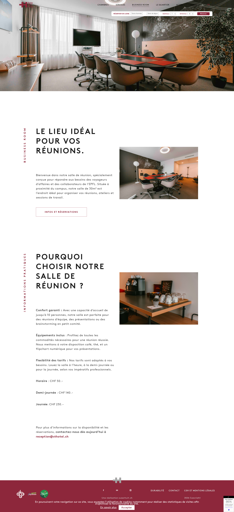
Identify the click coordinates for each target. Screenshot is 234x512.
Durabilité (157, 491)
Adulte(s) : (166, 14)
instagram (131, 490)
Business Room (140, 5)
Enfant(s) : (184, 14)
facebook (103, 490)
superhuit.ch (125, 498)
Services (120, 5)
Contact (195, 5)
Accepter (126, 507)
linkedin (117, 490)
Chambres (103, 5)
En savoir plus (108, 507)
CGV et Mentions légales (199, 491)
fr (208, 5)
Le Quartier (162, 5)
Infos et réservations (61, 212)
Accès (179, 5)
